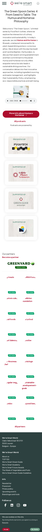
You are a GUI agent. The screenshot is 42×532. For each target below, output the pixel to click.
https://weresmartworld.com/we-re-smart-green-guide (21, 200)
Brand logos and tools (10, 494)
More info (5, 522)
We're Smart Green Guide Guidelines (16, 473)
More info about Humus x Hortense (21, 114)
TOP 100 (5, 459)
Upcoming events (9, 491)
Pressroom (6, 486)
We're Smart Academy (11, 465)
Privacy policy (7, 489)
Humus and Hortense (26, 40)
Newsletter (6, 483)
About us (5, 456)
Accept (6, 529)
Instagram (18, 505)
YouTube (24, 505)
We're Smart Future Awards (13, 467)
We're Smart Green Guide (12, 462)
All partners (20, 426)
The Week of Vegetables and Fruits (16, 470)
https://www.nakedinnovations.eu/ (21, 228)
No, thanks (35, 529)
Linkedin (11, 505)
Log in (38, 3)
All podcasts (20, 121)
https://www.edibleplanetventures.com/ (21, 173)
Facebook (5, 505)
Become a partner (10, 257)
